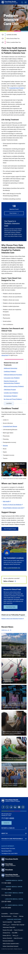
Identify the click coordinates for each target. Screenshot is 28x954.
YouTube (11, 807)
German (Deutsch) (7, 938)
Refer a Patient (9, 581)
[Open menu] (26, 2)
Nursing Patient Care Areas (8, 848)
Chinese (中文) (6, 932)
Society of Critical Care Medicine (12, 504)
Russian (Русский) (7, 930)
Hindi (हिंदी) (14, 932)
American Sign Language (17, 924)
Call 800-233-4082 (11, 34)
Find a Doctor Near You (13, 38)
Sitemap (21, 916)
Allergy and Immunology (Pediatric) (14, 386)
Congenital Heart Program (16, 88)
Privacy (15, 916)
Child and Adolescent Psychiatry (13, 374)
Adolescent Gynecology (10, 368)
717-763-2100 (6, 895)
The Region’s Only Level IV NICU (9, 853)
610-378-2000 (6, 908)
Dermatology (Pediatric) (10, 396)
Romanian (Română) (8, 940)
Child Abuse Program (10, 389)
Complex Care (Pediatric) (11, 393)
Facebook (3, 807)
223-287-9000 (6, 901)
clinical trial (4, 355)
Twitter (7, 807)
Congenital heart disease (10, 426)
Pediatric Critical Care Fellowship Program (12, 618)
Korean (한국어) (7, 935)
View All (4, 630)
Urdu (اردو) (15, 935)
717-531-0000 (7, 818)
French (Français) (18, 930)
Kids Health (6, 501)
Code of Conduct (14, 913)
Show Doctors (13, 213)
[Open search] (22, 2)
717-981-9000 (6, 883)
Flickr (19, 807)
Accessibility (4, 913)
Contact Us (6, 823)
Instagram (23, 807)
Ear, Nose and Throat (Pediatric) (13, 399)
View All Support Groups (10, 529)
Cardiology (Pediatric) (10, 371)
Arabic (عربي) (6, 924)
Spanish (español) (7, 922)
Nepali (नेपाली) (17, 922)
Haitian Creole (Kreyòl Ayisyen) (10, 946)
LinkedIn (15, 807)
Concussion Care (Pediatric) (12, 378)
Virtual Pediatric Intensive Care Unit (13, 508)
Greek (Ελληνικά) (18, 938)
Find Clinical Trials (10, 607)
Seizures (5, 445)
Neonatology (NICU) (6, 851)
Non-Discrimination (6, 916)
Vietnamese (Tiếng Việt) (9, 927)
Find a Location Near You (13, 42)
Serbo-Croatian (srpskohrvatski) (11, 943)
